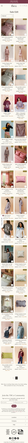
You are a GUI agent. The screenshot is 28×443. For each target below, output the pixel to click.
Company (14, 421)
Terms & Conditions (20, 442)
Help (14, 424)
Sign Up (14, 406)
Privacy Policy (12, 442)
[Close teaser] (3, 215)
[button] (1, 221)
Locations (14, 417)
